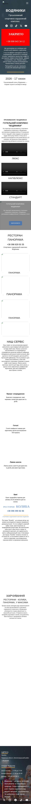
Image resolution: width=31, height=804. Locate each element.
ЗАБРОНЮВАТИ (15, 223)
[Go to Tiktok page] (17, 26)
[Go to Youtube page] (26, 26)
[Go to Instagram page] (12, 26)
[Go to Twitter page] (22, 26)
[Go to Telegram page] (7, 26)
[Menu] (27, 3)
